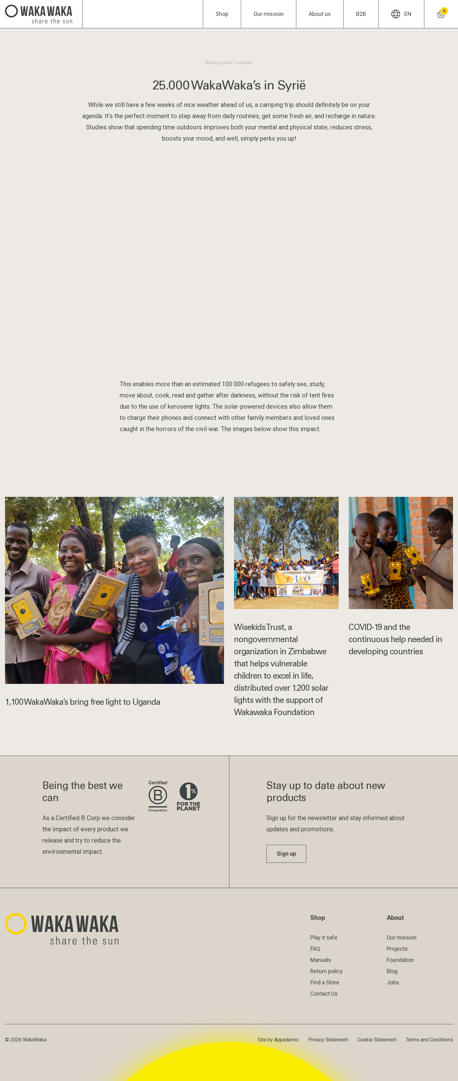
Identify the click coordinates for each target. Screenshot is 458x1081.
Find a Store (324, 982)
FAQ (315, 948)
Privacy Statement (328, 1040)
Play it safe (323, 937)
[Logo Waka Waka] (41, 14)
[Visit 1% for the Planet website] (188, 796)
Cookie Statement (376, 1040)
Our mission (269, 14)
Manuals (320, 960)
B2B (361, 14)
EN (408, 14)
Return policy (326, 971)
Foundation (400, 960)
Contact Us (324, 993)
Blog (392, 971)
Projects (397, 948)
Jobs (393, 982)
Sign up (286, 853)
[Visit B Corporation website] (158, 797)
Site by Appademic (278, 1040)
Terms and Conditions (429, 1040)
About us (320, 14)
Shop (222, 14)
